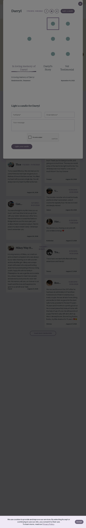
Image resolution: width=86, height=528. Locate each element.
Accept (79, 522)
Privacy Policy (48, 524)
